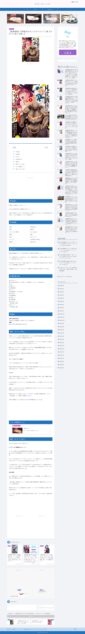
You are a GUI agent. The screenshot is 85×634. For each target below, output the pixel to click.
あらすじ (18, 156)
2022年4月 (61, 339)
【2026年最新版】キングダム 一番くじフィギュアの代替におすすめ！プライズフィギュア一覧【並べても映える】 (68, 244)
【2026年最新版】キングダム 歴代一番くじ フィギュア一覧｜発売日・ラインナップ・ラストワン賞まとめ (68, 250)
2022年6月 (61, 333)
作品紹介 (18, 151)
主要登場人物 (19, 159)
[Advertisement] (30, 73)
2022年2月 (61, 345)
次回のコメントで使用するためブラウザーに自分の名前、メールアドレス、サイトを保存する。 (30, 613)
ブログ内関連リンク (20, 166)
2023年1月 (61, 310)
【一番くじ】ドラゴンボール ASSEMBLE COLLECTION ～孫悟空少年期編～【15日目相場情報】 (68, 269)
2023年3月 (61, 304)
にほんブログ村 (14, 596)
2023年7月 (61, 295)
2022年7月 (61, 329)
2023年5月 (61, 298)
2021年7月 (61, 358)
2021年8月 (61, 355)
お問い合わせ (50, 9)
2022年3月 (61, 342)
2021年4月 (61, 367)
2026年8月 (61, 285)
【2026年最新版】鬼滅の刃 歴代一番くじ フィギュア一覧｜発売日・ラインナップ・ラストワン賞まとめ (68, 263)
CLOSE (46, 147)
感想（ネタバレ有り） (21, 169)
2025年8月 (61, 291)
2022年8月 (61, 326)
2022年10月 (62, 320)
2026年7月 (61, 288)
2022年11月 (61, 317)
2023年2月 (61, 307)
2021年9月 (61, 351)
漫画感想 (13, 629)
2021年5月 (61, 364)
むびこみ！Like (42, 3)
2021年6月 (61, 361)
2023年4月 (61, 301)
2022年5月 (61, 336)
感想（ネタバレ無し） (21, 164)
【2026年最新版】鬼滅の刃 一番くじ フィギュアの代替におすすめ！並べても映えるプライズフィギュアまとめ (68, 256)
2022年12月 (62, 314)
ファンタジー (19, 629)
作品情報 (18, 154)
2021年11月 (61, 348)
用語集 (17, 161)
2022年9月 (61, 323)
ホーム (35, 9)
